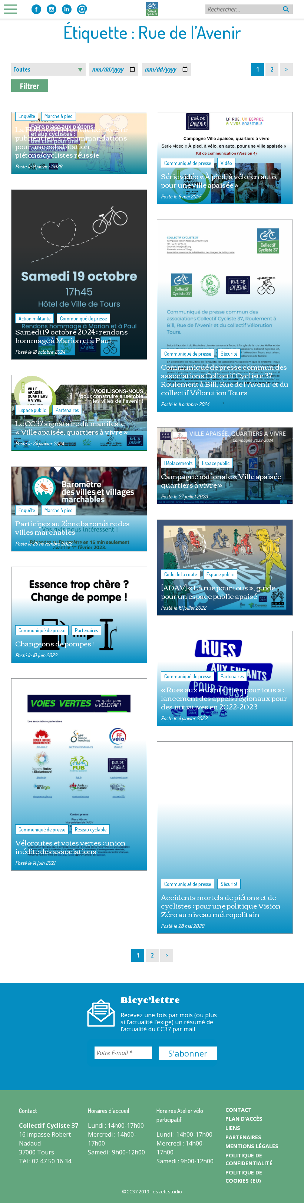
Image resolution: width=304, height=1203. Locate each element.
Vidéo (226, 163)
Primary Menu (13, 9)
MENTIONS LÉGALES (251, 1146)
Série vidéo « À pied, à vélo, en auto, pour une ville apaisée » (219, 180)
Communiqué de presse (187, 163)
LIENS (232, 1127)
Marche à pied (58, 116)
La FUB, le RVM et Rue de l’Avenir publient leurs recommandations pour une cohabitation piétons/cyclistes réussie (71, 142)
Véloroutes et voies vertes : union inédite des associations (70, 846)
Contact (82, 9)
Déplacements (178, 463)
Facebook (36, 9)
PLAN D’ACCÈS (243, 1118)
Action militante (34, 318)
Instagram (51, 9)
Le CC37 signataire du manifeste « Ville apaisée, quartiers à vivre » (71, 427)
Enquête (27, 116)
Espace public (32, 410)
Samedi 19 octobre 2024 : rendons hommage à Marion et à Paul (71, 335)
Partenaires (67, 410)
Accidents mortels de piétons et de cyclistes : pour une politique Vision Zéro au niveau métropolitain (221, 905)
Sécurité (229, 353)
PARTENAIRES (243, 1137)
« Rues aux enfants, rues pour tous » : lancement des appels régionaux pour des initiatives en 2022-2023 (224, 698)
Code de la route (180, 574)
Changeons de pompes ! (54, 643)
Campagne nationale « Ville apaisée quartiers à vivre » (221, 480)
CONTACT (238, 1109)
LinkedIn (67, 9)
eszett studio (167, 1191)
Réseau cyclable (90, 829)
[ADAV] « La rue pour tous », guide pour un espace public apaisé (218, 591)
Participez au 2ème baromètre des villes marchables (72, 527)
